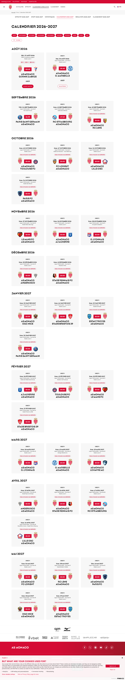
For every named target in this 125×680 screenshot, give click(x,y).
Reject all (112, 669)
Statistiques (50, 17)
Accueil (13, 12)
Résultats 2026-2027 (83, 17)
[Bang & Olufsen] (75, 637)
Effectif (28, 7)
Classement (55, 7)
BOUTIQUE (24, 1)
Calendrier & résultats (41, 7)
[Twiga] (44, 637)
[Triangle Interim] (55, 637)
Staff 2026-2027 (37, 17)
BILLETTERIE (16, 1)
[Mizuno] (67, 629)
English (4, 658)
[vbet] (33, 637)
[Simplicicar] (90, 637)
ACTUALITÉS (19, 7)
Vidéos (62, 7)
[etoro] (104, 637)
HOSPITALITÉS (32, 1)
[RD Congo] (20, 637)
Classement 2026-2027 (101, 17)
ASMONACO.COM (6, 1)
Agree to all (112, 666)
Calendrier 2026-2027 (65, 17)
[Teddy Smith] (65, 637)
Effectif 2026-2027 (22, 17)
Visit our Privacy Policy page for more (28, 674)
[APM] (57, 629)
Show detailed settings (8, 674)
